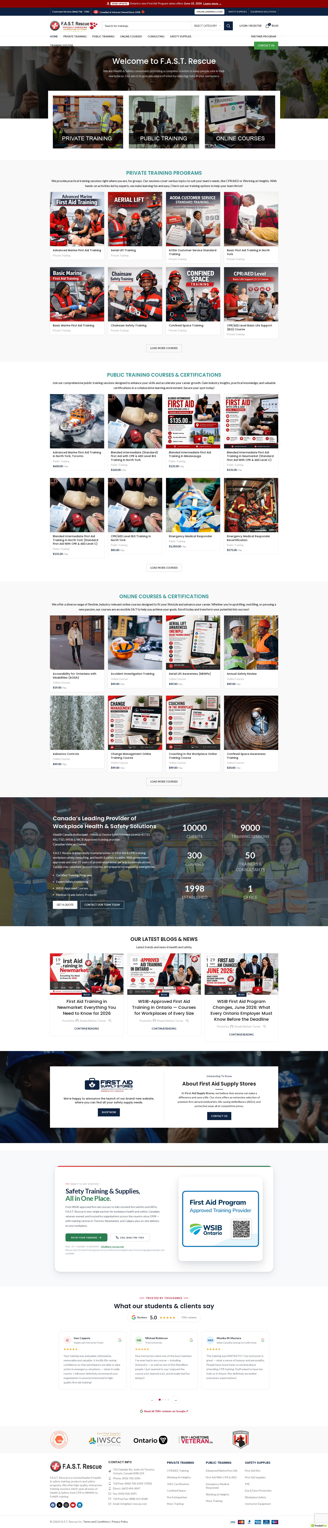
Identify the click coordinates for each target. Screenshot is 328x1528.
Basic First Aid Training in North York (248, 252)
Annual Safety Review (242, 674)
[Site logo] (74, 25)
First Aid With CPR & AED (221, 1477)
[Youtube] (73, 1505)
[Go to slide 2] (162, 1399)
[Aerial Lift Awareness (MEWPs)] (193, 642)
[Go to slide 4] (168, 1399)
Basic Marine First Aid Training (73, 325)
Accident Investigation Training (132, 674)
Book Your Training (84, 1237)
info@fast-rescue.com (112, 1246)
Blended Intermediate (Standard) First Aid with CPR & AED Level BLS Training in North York (134, 456)
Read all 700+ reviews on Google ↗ (166, 1411)
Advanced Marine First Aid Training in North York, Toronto (77, 454)
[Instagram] (66, 1505)
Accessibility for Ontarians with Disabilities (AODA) (74, 676)
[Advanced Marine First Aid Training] (77, 219)
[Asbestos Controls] (77, 723)
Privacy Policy (120, 1521)
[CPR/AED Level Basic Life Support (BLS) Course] (251, 294)
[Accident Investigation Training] (135, 642)
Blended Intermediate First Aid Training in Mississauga (190, 454)
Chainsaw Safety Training (128, 325)
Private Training (61, 255)
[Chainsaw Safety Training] (135, 294)
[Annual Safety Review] (251, 642)
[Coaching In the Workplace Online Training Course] (193, 723)
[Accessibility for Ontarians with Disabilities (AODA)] (77, 642)
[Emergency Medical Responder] (193, 505)
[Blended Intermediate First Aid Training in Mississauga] (193, 421)
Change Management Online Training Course (131, 756)
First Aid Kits (252, 1470)
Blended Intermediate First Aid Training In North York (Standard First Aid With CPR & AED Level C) (75, 540)
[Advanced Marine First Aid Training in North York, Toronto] (77, 421)
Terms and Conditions (96, 1521)
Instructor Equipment (258, 1503)
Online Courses (61, 682)
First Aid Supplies (255, 1477)
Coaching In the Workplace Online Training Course (193, 756)
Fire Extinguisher (177, 1497)
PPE (247, 1484)
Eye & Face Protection (258, 1490)
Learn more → (212, 3)
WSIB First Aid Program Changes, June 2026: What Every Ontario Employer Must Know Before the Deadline (241, 1010)
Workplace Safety (255, 1497)
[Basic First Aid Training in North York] (251, 219)
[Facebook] (53, 1505)
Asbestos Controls (66, 754)
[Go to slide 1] (160, 1400)
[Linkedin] (80, 1505)
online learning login (209, 11)
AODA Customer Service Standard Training (192, 252)
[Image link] (76, 1466)
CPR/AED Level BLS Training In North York (131, 538)
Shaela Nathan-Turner (93, 1020)
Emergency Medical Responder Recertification (248, 538)
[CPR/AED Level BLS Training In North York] (135, 505)
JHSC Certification (178, 1484)
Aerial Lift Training (123, 250)
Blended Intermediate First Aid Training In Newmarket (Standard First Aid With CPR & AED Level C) (250, 456)
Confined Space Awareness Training (246, 756)
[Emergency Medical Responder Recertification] (251, 505)
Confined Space (176, 1490)
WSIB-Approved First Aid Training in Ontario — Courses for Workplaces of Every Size (164, 1007)
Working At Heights (179, 1477)
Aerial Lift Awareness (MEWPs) (190, 674)
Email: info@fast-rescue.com (130, 1503)
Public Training (61, 461)
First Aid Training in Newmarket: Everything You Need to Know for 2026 (86, 1007)
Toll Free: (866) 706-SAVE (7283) (132, 1483)
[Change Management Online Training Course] (135, 723)
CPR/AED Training (178, 1470)
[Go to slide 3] (165, 1399)
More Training (175, 1503)
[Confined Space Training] (193, 294)
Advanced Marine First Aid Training (77, 250)
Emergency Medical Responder (190, 536)
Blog (87, 994)
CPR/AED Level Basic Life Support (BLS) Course (249, 327)
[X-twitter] (59, 1505)
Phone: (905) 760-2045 (127, 1478)
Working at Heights (217, 1494)
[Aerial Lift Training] (135, 219)
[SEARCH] (228, 25)
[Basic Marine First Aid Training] (77, 294)
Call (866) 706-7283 (132, 1237)
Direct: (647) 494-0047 (126, 1488)
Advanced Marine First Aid (221, 1470)
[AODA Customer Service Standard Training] (193, 219)
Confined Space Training (186, 325)
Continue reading (86, 1028)
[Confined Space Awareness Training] (251, 723)
